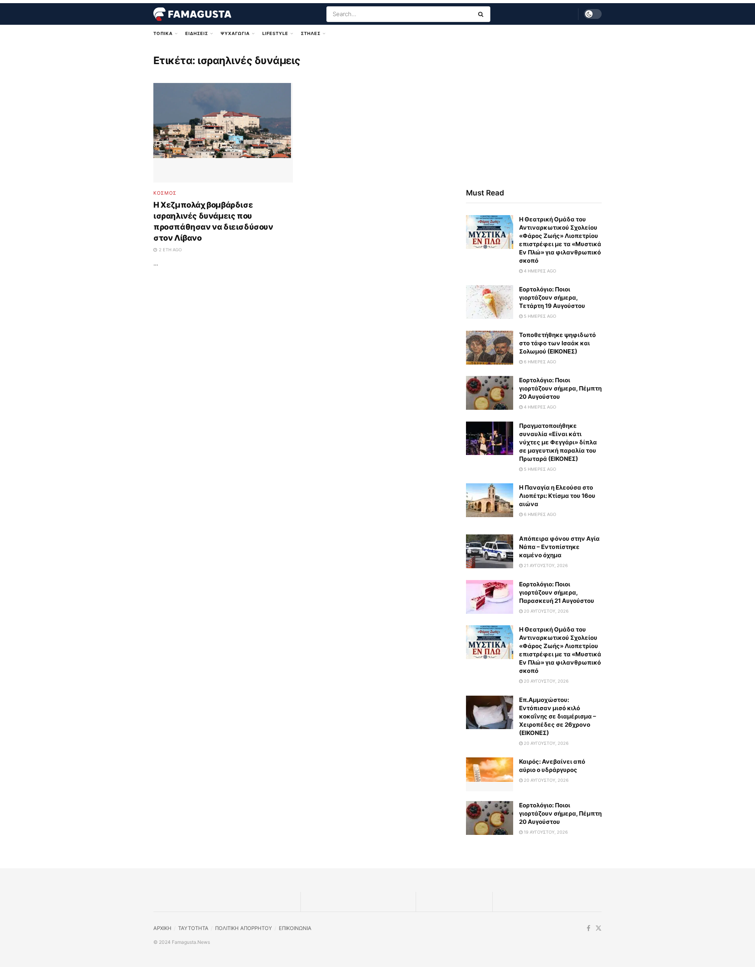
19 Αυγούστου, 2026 (545, 832)
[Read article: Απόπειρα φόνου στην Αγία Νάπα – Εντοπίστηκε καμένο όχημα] (489, 551)
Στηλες (310, 33)
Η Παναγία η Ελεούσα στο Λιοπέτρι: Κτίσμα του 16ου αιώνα (557, 496)
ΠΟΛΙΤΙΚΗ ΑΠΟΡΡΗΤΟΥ (243, 928)
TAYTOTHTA (193, 928)
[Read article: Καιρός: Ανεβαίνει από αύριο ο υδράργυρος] (489, 774)
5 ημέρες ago (539, 316)
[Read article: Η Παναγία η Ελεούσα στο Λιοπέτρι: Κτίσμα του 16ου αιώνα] (489, 500)
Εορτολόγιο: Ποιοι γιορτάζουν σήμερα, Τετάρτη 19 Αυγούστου (552, 297)
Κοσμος (165, 193)
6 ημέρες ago (539, 362)
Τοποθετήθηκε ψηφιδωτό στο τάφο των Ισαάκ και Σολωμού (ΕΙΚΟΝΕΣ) (557, 343)
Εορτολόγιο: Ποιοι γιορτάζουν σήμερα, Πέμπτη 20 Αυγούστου (560, 388)
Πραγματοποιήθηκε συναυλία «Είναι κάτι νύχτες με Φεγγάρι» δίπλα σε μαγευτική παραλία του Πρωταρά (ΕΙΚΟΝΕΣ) (558, 442)
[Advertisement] (534, 113)
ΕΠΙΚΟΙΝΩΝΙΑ (295, 928)
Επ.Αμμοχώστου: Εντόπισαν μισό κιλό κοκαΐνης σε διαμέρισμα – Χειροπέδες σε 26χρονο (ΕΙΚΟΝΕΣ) (557, 716)
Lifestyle (275, 33)
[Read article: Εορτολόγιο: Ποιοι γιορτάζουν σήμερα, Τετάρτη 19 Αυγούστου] (489, 302)
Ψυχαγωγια (235, 33)
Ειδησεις (196, 33)
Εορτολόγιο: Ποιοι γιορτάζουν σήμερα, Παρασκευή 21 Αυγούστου (556, 592)
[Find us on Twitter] (598, 928)
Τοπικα (163, 33)
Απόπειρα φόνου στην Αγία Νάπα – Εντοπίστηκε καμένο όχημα (559, 547)
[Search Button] (482, 14)
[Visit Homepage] (192, 14)
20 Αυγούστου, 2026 (546, 611)
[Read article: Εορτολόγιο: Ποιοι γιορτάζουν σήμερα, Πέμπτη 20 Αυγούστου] (489, 393)
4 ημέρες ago (539, 271)
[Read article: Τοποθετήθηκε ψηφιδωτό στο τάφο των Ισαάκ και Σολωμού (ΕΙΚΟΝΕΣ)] (489, 348)
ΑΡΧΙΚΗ (162, 928)
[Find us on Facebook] (588, 928)
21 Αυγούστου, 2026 (545, 565)
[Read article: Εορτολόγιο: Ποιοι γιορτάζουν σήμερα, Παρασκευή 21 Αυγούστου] (489, 597)
